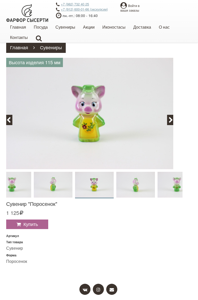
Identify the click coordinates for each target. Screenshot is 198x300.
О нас (164, 27)
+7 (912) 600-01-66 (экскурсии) (84, 9)
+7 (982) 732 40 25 (75, 4)
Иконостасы (114, 27)
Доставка (142, 27)
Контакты (19, 37)
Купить (30, 224)
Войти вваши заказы (129, 7)
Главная (18, 27)
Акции (89, 27)
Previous (11, 119)
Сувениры (65, 27)
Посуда (41, 27)
